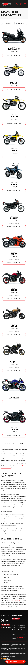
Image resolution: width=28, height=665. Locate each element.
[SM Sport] (6, 4)
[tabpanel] (18, 629)
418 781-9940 (7, 627)
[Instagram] (20, 638)
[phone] (17, 4)
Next (21, 443)
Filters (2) (8, 23)
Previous (7, 443)
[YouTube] (22, 638)
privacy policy (20, 648)
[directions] (21, 4)
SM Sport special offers (15, 600)
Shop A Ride (9, 656)
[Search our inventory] (13, 4)
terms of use (3, 649)
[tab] (16, 618)
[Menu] (25, 4)
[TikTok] (24, 638)
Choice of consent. (10, 649)
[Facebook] (17, 638)
